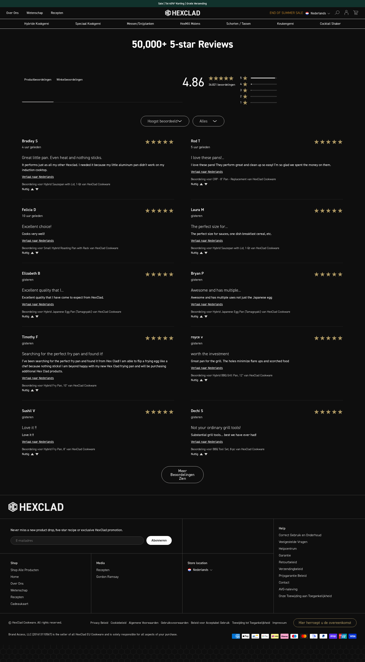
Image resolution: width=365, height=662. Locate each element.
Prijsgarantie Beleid (292, 575)
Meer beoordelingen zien (182, 474)
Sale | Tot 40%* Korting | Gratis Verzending (182, 3)
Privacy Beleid (99, 623)
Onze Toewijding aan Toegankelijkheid (305, 596)
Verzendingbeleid (291, 569)
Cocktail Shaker (330, 24)
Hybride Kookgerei (36, 24)
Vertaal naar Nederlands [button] (38, 177)
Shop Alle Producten (25, 570)
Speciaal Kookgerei (88, 24)
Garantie (285, 555)
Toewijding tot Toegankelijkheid (251, 623)
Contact (284, 582)
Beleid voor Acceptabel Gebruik (210, 623)
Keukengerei (285, 24)
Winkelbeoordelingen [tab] (70, 80)
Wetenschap (35, 13)
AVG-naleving (288, 589)
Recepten (57, 13)
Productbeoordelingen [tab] (37, 80)
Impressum (279, 623)
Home (15, 576)
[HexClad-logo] (182, 14)
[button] (262, 78)
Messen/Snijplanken (140, 24)
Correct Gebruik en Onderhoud (300, 535)
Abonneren (159, 540)
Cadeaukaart (19, 604)
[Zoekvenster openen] (337, 12)
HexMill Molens (190, 24)
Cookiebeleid (118, 623)
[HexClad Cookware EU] (35, 507)
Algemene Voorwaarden (143, 623)
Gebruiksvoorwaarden (174, 623)
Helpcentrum (288, 548)
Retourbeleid (288, 562)
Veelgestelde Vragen (293, 542)
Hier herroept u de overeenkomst (325, 622)
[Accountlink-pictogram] (346, 12)
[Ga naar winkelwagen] (356, 12)
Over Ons (12, 13)
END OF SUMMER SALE (286, 13)
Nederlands (318, 13)
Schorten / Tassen (238, 24)
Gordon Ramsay (107, 576)
